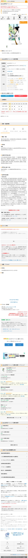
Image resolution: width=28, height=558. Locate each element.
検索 (26, 555)
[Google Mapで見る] (14, 299)
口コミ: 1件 (3, 393)
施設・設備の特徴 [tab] (23, 131)
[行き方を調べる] (14, 302)
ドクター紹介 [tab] (5, 131)
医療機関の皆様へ (20, 543)
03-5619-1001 (9, 71)
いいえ (19, 344)
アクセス (25, 18)
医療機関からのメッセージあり (23, 22)
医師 (14, 18)
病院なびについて (20, 548)
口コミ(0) (19, 18)
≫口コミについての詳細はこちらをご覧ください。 (12, 260)
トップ (7, 543)
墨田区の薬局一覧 (14, 444)
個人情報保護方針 (20, 550)
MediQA (7, 548)
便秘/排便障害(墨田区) (5, 453)
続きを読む (22, 384)
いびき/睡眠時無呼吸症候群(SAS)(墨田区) (9, 456)
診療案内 (8, 18)
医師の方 (7, 95)
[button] (7, 46)
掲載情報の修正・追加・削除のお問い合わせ (11, 329)
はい (9, 344)
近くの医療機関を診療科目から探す (14, 75)
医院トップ (3, 18)
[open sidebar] (26, 2)
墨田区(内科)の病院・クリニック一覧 (14, 417)
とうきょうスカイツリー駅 (11, 306)
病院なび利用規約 (7, 550)
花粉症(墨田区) (4, 473)
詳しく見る (15, 216)
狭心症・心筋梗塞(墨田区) (6, 470)
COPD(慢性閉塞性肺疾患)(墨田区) (8, 477)
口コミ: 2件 (3, 381)
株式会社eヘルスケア (10, 496)
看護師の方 (21, 95)
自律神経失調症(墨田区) (6, 463)
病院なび (3, 1)
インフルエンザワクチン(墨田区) (7, 460)
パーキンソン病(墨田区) (6, 466)
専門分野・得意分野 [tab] (14, 131)
